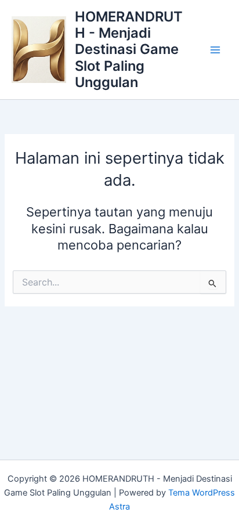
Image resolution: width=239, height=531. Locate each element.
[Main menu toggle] (215, 50)
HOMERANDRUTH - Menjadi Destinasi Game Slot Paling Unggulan (129, 49)
